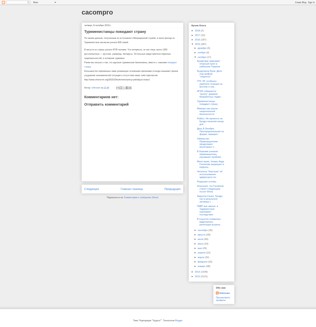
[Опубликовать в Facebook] (127, 87)
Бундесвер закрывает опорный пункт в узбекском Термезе (208, 64)
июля (201, 239)
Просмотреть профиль (223, 298)
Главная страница (132, 189)
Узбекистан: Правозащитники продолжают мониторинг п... (207, 142)
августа (202, 234)
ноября (202, 52)
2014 (198, 271)
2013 (198, 276)
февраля (203, 261)
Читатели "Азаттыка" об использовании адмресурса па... (209, 174)
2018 (198, 30)
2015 (198, 44)
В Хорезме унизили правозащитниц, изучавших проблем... (210, 154)
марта (201, 257)
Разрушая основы (206, 181)
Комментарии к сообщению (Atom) (141, 197)
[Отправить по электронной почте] (117, 87)
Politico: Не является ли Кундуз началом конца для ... (210, 121)
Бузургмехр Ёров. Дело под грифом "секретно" (209, 74)
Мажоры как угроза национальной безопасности (207, 111)
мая (200, 248)
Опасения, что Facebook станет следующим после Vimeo (210, 189)
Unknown (224, 293)
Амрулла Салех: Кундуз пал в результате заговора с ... (210, 199)
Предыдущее (172, 189)
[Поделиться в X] (124, 87)
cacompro (97, 12)
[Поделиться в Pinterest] (130, 87)
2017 (198, 35)
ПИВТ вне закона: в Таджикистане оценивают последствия (207, 210)
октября (202, 57)
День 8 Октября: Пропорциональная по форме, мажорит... (210, 131)
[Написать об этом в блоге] (120, 87)
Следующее (91, 189)
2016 (198, 39)
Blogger (178, 320)
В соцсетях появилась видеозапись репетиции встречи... (209, 222)
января (202, 266)
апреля (202, 252)
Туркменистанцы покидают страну (207, 102)
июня (201, 243)
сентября (203, 230)
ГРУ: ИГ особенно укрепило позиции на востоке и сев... (209, 84)
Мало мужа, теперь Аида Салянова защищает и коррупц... (210, 164)
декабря (202, 48)
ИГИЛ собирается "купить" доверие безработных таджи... (210, 94)
